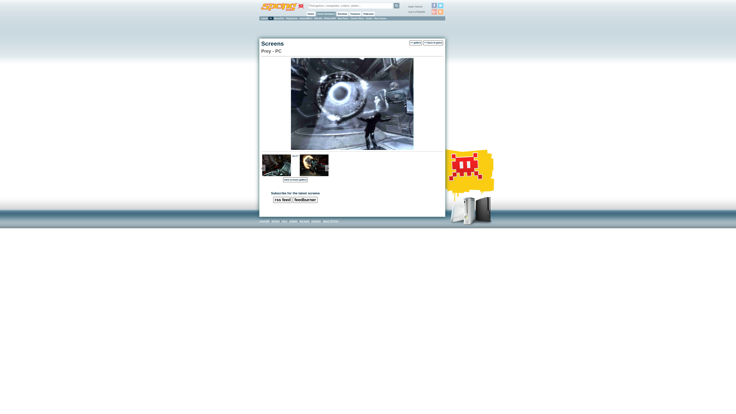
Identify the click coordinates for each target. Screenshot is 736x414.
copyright (264, 221)
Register (420, 12)
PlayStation (292, 18)
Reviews (342, 14)
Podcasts (368, 14)
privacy (276, 221)
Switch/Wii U (306, 18)
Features (355, 14)
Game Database (326, 14)
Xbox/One (279, 18)
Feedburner (305, 199)
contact (293, 221)
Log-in (411, 12)
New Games (380, 18)
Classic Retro (357, 18)
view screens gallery (295, 179)
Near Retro (343, 18)
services (316, 221)
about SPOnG (330, 221)
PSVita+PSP (330, 18)
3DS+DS (318, 18)
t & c (284, 221)
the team (304, 221)
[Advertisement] (462, 78)
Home (311, 14)
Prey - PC (271, 51)
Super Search (415, 6)
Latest (264, 18)
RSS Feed (283, 199)
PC (270, 18)
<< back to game (433, 42)
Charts (369, 18)
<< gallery (415, 42)
